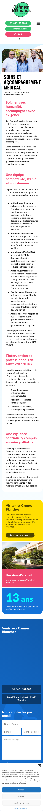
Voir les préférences (21, 803)
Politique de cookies (20, 808)
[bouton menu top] (38, 23)
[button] (39, 765)
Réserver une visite (18, 28)
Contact (18, 34)
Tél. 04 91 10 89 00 (18, 23)
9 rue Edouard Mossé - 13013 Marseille (21, 698)
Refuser (21, 796)
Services (17, 92)
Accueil (7, 92)
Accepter (21, 790)
